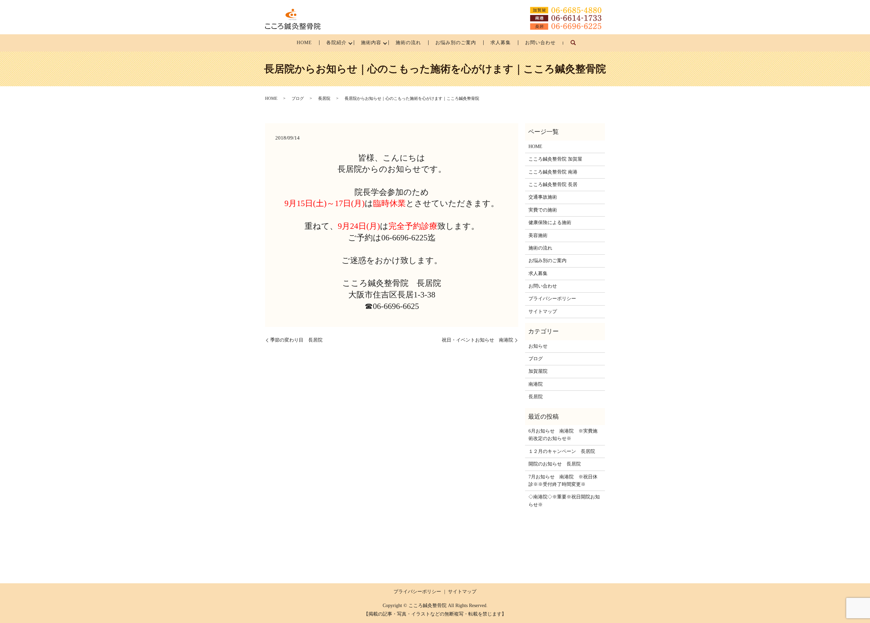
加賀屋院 (537, 371)
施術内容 (371, 42)
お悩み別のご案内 (455, 42)
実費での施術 (542, 210)
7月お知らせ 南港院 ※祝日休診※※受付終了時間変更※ (562, 480)
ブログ (298, 98)
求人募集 (500, 42)
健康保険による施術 (549, 222)
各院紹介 (336, 42)
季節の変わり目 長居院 (296, 340)
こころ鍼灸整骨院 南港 (552, 172)
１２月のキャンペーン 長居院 (561, 451)
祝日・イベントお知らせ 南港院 (477, 340)
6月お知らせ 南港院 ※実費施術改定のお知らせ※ (562, 434)
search (576, 46)
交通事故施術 (542, 197)
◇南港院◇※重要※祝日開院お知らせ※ (564, 500)
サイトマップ (542, 311)
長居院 (324, 98)
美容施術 (537, 235)
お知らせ (537, 346)
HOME (304, 42)
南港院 (535, 384)
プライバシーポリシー (552, 298)
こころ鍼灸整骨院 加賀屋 (555, 159)
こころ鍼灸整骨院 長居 (552, 184)
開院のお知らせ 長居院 (554, 463)
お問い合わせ (540, 42)
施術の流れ (408, 42)
